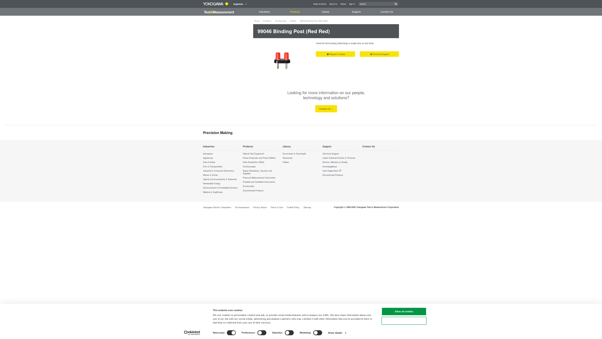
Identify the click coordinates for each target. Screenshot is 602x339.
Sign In (352, 4)
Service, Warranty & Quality (335, 162)
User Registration (330, 170)
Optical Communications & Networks (220, 179)
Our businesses (242, 207)
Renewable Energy (211, 183)
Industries (264, 11)
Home (256, 20)
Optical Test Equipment (253, 153)
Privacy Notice (260, 207)
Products (295, 11)
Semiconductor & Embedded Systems (220, 187)
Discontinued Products (253, 190)
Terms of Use (277, 207)
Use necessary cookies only (404, 320)
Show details (335, 332)
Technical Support (381, 54)
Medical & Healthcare (213, 192)
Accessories (280, 20)
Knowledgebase (329, 166)
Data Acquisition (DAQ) (253, 162)
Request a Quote (337, 54)
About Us (333, 4)
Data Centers (209, 162)
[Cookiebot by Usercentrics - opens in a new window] (192, 333)
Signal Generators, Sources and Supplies (257, 172)
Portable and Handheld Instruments (259, 181)
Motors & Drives (210, 174)
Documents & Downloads (294, 153)
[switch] (261, 332)
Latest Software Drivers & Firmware (338, 157)
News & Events (319, 4)
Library (325, 11)
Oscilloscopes (249, 166)
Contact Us (387, 11)
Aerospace (208, 153)
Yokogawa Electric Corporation (217, 207)
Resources (288, 157)
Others (293, 20)
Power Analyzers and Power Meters (259, 157)
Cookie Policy (293, 207)
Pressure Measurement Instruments (259, 177)
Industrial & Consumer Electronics (218, 170)
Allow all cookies (404, 311)
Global (343, 4)
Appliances (208, 157)
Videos (286, 162)
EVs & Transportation (212, 166)
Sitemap (307, 207)
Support (356, 11)
